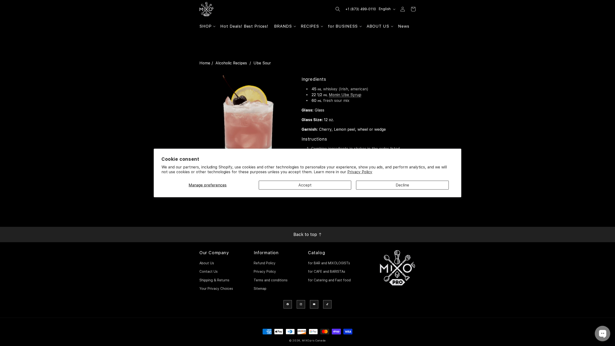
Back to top (305, 234)
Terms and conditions (271, 280)
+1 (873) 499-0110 (360, 9)
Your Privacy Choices (216, 288)
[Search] (337, 9)
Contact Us (208, 271)
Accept (305, 185)
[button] (207, 26)
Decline (402, 185)
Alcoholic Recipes (231, 63)
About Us (206, 263)
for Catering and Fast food (329, 280)
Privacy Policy (359, 172)
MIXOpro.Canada (314, 340)
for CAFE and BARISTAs (326, 271)
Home (204, 63)
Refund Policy (265, 263)
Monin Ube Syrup (345, 95)
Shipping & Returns (214, 280)
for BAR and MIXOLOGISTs (329, 263)
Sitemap (260, 288)
